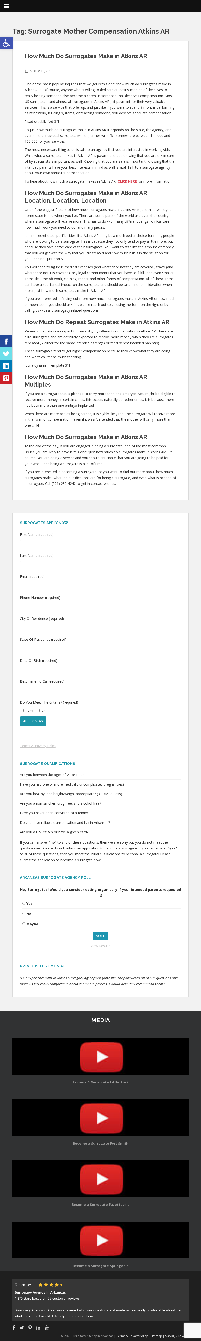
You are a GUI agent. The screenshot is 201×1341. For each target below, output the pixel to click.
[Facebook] (6, 341)
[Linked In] (6, 366)
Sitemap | (158, 1336)
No (28, 913)
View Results (101, 945)
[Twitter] (6, 353)
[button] (6, 43)
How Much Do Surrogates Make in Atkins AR (86, 56)
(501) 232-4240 (178, 1336)
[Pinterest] (6, 378)
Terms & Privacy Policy (38, 745)
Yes (29, 903)
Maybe (32, 924)
